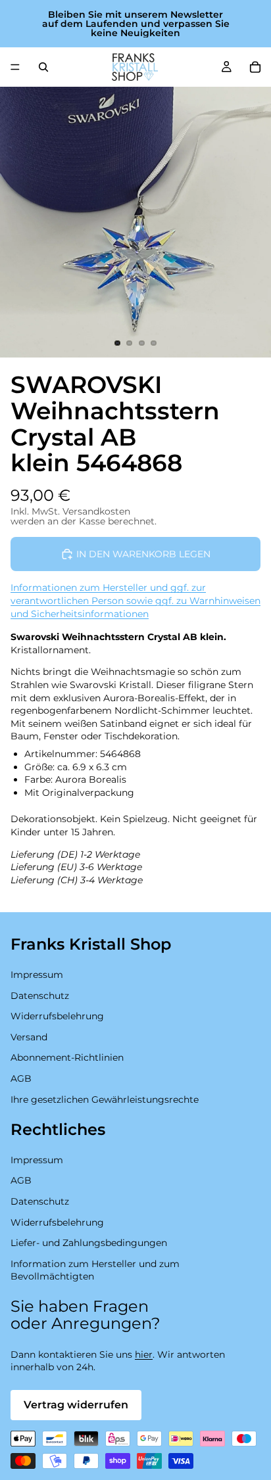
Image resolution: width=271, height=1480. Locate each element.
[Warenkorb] (255, 67)
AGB (21, 1078)
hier (144, 1354)
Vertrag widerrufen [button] (76, 1405)
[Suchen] (43, 67)
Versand (29, 1036)
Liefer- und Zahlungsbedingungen (89, 1243)
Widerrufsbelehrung (57, 1016)
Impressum (37, 975)
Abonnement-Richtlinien (67, 1057)
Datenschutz (40, 995)
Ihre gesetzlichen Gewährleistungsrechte (105, 1099)
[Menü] (15, 67)
